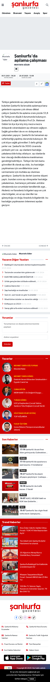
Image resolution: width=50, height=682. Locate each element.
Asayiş (37, 13)
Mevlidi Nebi (19, 369)
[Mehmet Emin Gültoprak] (7, 367)
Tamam (31, 679)
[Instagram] (25, 618)
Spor (45, 13)
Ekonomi (17, 13)
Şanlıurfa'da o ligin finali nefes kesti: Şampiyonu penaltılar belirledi (34, 512)
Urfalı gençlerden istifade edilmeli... (21, 281)
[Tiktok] (34, 618)
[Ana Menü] (3, 5)
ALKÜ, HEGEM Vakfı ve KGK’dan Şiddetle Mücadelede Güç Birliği (33, 500)
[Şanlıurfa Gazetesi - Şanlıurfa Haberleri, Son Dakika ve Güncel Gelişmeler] (25, 5)
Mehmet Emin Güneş (23, 376)
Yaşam (27, 13)
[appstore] (14, 658)
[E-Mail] (16, 69)
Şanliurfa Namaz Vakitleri (10, 637)
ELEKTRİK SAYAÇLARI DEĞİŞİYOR (18, 277)
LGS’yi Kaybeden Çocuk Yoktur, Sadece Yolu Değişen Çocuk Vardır (29, 404)
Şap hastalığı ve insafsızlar (16, 290)
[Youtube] (29, 618)
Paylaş (7, 83)
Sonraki (42, 246)
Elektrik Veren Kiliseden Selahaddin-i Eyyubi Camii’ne (30, 380)
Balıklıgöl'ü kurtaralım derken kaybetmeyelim (25, 265)
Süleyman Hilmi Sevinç (25, 413)
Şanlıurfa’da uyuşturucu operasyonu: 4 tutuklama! (33, 463)
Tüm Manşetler (35, 644)
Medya (23, 495)
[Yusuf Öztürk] (7, 427)
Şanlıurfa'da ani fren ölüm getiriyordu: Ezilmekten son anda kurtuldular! (33, 451)
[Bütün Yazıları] (47, 260)
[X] (21, 618)
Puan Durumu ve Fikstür (13, 644)
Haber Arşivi (34, 650)
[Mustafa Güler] (6, 57)
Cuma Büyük (19, 389)
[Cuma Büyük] (7, 391)
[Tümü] (47, 359)
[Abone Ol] (47, 84)
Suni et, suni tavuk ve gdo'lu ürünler (20, 295)
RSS (9, 668)
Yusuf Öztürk (20, 424)
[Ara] (47, 5)
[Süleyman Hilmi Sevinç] (7, 415)
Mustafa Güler (22, 65)
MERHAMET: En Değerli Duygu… (28, 393)
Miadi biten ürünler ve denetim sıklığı (21, 299)
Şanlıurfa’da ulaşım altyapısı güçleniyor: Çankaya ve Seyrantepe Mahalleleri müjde (33, 476)
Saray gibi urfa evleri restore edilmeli (21, 308)
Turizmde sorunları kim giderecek (19, 272)
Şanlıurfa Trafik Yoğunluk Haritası (37, 637)
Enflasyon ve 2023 (12, 304)
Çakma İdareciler (12, 286)
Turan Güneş (20, 400)
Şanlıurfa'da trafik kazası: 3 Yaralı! (31, 487)
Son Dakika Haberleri (12, 650)
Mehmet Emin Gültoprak (26, 366)
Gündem (6, 13)
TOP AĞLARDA (20, 417)
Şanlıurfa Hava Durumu (38, 627)
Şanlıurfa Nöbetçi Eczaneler (10, 628)
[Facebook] (16, 618)
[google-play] (36, 658)
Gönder (7, 344)
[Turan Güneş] (7, 403)
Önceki (7, 246)
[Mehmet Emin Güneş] (7, 379)
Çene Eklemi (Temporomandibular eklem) (29, 428)
